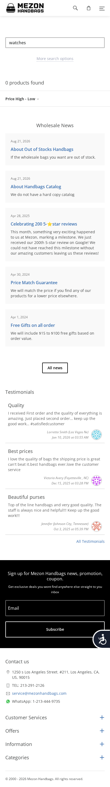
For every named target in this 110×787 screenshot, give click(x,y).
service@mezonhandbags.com (39, 693)
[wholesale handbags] (22, 8)
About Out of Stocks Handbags (42, 149)
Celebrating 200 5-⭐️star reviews (44, 224)
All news (55, 367)
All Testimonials (90, 541)
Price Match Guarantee (34, 282)
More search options (55, 58)
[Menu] (102, 8)
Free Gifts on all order (33, 325)
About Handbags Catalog (36, 186)
